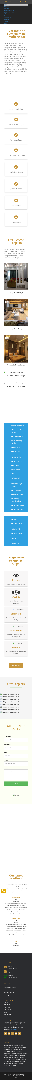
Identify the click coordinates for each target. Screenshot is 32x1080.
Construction (7, 17)
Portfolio (6, 19)
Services (6, 8)
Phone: (6, 760)
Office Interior (7, 14)
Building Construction (10, 995)
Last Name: (7, 744)
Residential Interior (9, 10)
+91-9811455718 (12, 968)
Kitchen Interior (8, 16)
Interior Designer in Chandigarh (16, 1061)
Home (5, 4)
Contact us (7, 1014)
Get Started (16, 665)
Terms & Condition (17, 1075)
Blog (5, 1012)
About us (6, 6)
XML (16, 1077)
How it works (8, 1009)
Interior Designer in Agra (11, 1063)
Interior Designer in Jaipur (11, 1057)
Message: (7, 768)
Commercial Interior (9, 12)
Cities (5, 21)
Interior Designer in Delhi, (11, 1045)
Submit (16, 783)
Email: (5, 752)
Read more (14, 1029)
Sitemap (25, 1075)
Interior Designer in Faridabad (17, 1055)
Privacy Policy (8, 1075)
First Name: (7, 736)
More (5, 23)
